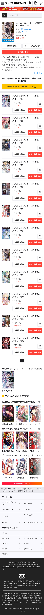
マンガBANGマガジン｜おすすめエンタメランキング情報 (21, 567)
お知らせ (4, 533)
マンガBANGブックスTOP (9, 503)
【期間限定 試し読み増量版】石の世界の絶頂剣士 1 (22, 478)
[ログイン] (35, 3)
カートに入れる (31, 46)
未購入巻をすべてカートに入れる (20, 86)
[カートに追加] (40, 104)
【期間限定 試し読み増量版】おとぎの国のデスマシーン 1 (35, 478)
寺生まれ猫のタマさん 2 (22, 451)
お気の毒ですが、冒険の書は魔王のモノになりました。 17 (8, 451)
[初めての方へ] (30, 3)
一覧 (38, 402)
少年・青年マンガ (29, 503)
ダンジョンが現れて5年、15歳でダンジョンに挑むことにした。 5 (35, 424)
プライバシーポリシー (13, 564)
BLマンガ (5, 516)
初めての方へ (6, 538)
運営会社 (12, 562)
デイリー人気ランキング (30, 516)
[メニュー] (2, 3)
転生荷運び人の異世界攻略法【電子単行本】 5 (22, 424)
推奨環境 (4, 554)
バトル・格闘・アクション (26, 489)
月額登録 (4, 543)
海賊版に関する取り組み (30, 564)
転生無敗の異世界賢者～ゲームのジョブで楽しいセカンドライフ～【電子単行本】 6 (8, 424)
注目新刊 (4, 522)
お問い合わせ (27, 549)
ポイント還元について (30, 538)
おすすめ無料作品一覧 (30, 522)
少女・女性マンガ (7, 510)
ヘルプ (25, 533)
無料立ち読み (12, 46)
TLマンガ (26, 510)
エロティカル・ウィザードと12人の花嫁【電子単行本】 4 (8, 478)
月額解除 (26, 543)
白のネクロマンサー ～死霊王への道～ (8, 391)
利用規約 (4, 549)
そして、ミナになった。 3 (35, 451)
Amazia (24, 32)
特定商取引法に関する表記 (26, 562)
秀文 (22, 29)
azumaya (27, 29)
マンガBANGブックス (8, 489)
